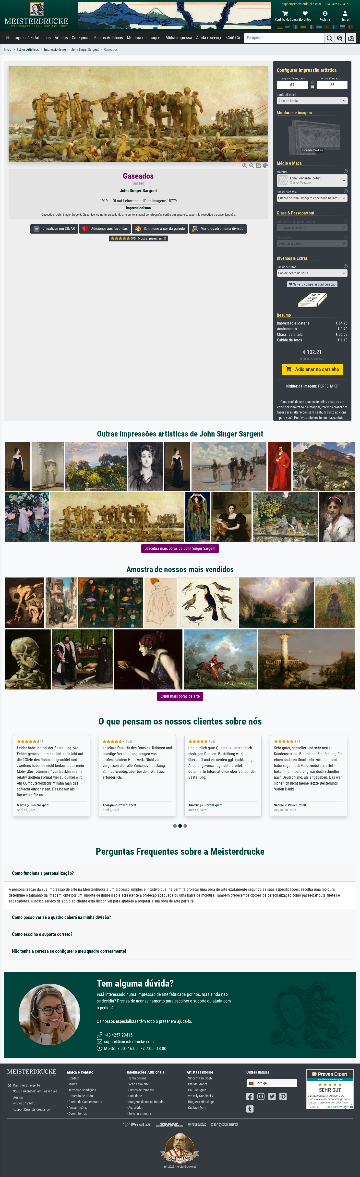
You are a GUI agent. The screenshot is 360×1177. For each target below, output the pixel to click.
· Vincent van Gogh (199, 1078)
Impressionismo (55, 50)
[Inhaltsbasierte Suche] (340, 38)
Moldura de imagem (144, 37)
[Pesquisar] (329, 38)
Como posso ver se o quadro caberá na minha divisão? (61, 917)
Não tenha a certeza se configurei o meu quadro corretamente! (69, 951)
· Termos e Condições (81, 1090)
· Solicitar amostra (139, 1114)
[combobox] (312, 100)
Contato (233, 37)
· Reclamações (77, 1108)
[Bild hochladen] (351, 38)
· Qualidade (134, 1096)
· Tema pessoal (137, 1078)
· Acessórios (135, 1108)
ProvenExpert (36, 805)
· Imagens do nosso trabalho (146, 1102)
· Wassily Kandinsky (200, 1096)
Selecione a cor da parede (163, 228)
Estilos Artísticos (108, 37)
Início (7, 50)
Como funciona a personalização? (43, 873)
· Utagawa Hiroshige (200, 1102)
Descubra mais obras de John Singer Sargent (180, 548)
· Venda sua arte (138, 1084)
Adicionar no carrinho (315, 369)
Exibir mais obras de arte (180, 696)
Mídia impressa (179, 37)
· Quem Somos (77, 1114)
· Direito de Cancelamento (84, 1102)
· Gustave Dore (196, 1108)
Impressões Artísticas (32, 37)
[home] (8, 37)
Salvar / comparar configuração (314, 284)
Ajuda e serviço (209, 37)
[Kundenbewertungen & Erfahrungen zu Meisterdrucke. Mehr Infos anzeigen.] (330, 1089)
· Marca (72, 1084)
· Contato (73, 1078)
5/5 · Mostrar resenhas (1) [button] (148, 238)
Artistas (61, 37)
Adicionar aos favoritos (108, 228)
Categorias (81, 37)
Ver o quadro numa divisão (220, 228)
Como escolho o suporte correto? (42, 934)
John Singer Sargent (85, 50)
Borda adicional (286, 95)
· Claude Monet (197, 1084)
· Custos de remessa (140, 1090)
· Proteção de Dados (80, 1096)
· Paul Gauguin (196, 1090)
